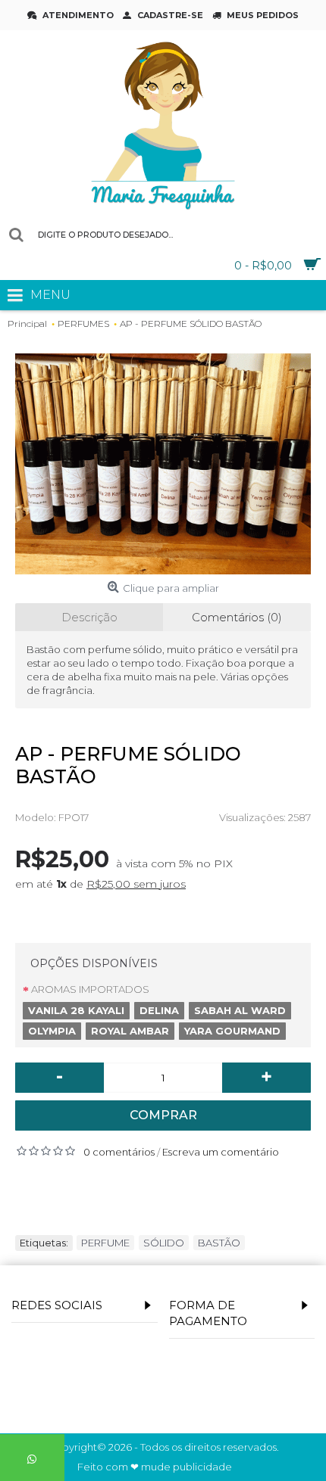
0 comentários (119, 1152)
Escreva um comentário (220, 1152)
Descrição (89, 617)
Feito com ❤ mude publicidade (154, 1467)
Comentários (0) (237, 617)
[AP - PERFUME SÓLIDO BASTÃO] (163, 464)
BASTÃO (219, 1243)
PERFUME (105, 1243)
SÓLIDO (163, 1243)
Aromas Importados (90, 989)
